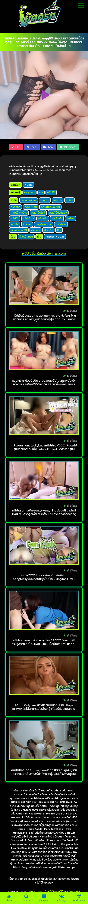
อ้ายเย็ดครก (26, 237)
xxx (41, 192)
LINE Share (69, 147)
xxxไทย (70, 218)
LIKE (17, 147)
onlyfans (61, 224)
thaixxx (27, 224)
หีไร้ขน (69, 200)
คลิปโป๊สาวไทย (19, 213)
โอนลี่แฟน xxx (28, 200)
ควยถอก (15, 207)
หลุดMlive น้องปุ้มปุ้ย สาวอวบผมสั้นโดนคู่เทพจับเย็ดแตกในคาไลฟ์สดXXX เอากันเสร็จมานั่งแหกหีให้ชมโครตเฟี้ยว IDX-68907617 (44, 384)
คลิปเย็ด (42, 218)
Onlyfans (29, 192)
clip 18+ (48, 230)
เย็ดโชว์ (57, 200)
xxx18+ (15, 224)
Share (33, 147)
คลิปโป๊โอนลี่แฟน (50, 207)
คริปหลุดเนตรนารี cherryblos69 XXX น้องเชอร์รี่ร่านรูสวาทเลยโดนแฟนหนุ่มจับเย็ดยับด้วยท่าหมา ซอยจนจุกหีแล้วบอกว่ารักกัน (44, 644)
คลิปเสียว (28, 218)
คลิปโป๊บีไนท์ (38, 213)
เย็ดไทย (45, 200)
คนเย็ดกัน (57, 218)
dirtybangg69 (19, 230)
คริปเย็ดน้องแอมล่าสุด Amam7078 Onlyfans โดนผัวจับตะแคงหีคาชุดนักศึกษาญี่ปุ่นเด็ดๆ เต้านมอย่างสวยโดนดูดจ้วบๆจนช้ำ (44, 319)
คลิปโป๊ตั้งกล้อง (58, 213)
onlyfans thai (43, 224)
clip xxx (35, 230)
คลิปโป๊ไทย (31, 207)
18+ (59, 230)
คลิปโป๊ (51, 192)
